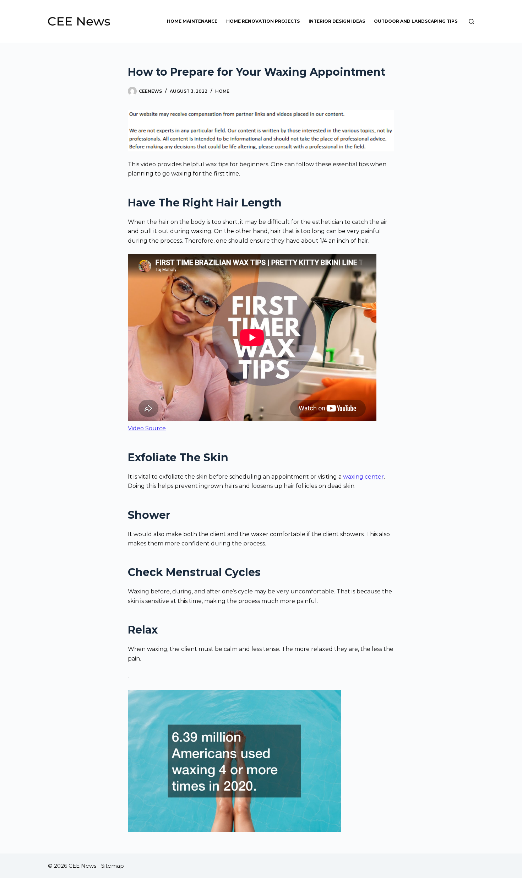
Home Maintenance (192, 21)
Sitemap (112, 865)
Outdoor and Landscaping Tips (415, 21)
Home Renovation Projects (263, 21)
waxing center (363, 476)
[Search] (471, 21)
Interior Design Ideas (337, 21)
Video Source (147, 428)
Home (222, 91)
